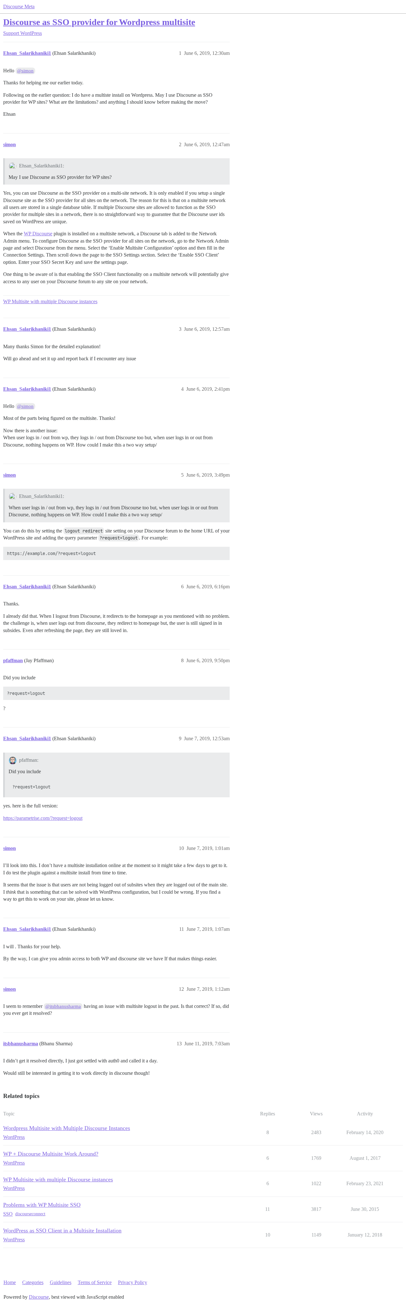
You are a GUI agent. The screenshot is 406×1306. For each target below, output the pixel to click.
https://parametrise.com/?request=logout (42, 818)
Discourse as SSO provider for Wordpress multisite (99, 22)
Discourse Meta (19, 6)
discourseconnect (30, 1213)
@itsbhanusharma (63, 1006)
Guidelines (60, 1282)
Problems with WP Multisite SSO (42, 1205)
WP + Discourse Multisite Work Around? (50, 1154)
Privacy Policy (132, 1282)
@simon (25, 70)
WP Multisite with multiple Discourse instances (50, 301)
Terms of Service (95, 1282)
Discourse (39, 1297)
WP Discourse (38, 233)
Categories (32, 1282)
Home (9, 1282)
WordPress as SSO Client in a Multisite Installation (62, 1230)
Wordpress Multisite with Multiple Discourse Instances (66, 1128)
